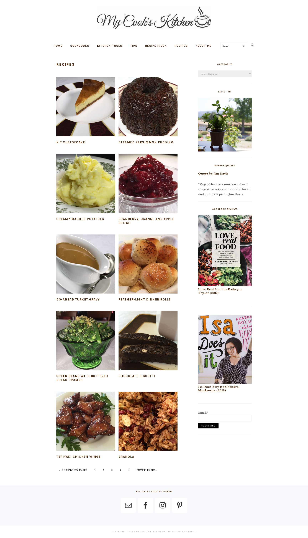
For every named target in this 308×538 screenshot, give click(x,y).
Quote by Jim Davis (213, 173)
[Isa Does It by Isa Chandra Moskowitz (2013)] (225, 382)
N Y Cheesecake (70, 142)
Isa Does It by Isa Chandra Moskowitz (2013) (218, 388)
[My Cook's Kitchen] (154, 30)
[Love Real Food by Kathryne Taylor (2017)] (225, 285)
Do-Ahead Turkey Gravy (78, 299)
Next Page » (147, 470)
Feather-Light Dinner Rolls (145, 299)
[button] (252, 45)
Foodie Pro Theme (184, 532)
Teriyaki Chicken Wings (78, 456)
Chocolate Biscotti (137, 376)
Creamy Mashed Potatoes (80, 219)
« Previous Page (73, 470)
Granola (126, 456)
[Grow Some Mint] (225, 150)
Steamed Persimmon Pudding (146, 142)
